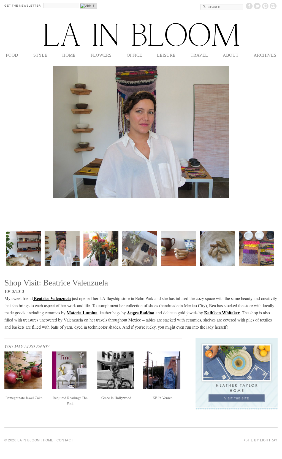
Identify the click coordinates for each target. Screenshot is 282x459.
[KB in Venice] (161, 387)
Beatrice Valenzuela (52, 298)
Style (40, 55)
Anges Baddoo (140, 312)
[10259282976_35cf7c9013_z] (139, 248)
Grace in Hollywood (116, 397)
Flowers (101, 55)
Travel (199, 55)
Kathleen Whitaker (222, 312)
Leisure (166, 55)
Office (134, 55)
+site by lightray (260, 440)
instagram (273, 6)
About (230, 55)
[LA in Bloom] (141, 35)
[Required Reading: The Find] (69, 387)
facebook (249, 6)
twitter (257, 6)
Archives (265, 55)
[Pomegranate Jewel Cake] (23, 387)
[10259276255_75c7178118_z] (100, 248)
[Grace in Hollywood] (115, 387)
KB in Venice (162, 397)
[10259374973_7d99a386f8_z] (217, 248)
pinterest (265, 6)
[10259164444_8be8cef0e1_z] (256, 248)
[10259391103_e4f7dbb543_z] (178, 248)
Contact (64, 440)
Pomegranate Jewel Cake (24, 397)
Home (68, 55)
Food (12, 55)
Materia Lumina (82, 312)
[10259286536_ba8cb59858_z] (23, 248)
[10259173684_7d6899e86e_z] (62, 248)
